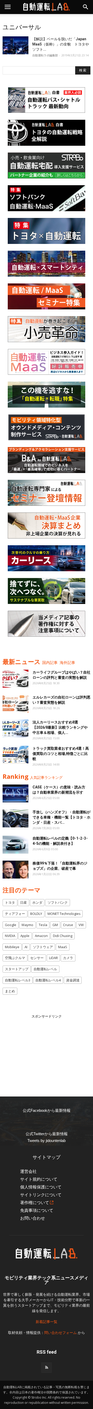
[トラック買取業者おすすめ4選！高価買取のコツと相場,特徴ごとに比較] (15, 755)
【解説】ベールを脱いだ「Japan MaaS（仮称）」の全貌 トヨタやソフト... (60, 44)
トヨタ (10, 902)
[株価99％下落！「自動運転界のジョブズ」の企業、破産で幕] (15, 870)
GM (55, 924)
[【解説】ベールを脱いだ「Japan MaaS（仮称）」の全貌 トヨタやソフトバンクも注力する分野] (15, 45)
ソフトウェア (43, 947)
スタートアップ (16, 969)
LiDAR (53, 957)
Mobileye (12, 947)
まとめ (10, 991)
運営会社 (28, 1171)
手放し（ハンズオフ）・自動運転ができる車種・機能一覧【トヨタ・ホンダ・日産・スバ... (61, 817)
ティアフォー (15, 913)
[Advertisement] (46, 1051)
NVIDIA (10, 935)
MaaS (62, 947)
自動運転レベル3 (17, 980)
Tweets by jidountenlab (46, 1140)
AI (26, 947)
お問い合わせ (32, 1218)
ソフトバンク (58, 902)
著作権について (34, 1202)
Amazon (41, 935)
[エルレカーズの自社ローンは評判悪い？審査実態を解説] (15, 704)
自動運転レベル (45, 969)
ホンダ (37, 902)
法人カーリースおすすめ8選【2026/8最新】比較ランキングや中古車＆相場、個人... (60, 727)
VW (81, 924)
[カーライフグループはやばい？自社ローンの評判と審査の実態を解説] (15, 679)
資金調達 (73, 980)
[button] (86, 7)
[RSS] (46, 1368)
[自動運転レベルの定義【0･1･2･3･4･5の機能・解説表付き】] (15, 845)
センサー (37, 957)
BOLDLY (36, 913)
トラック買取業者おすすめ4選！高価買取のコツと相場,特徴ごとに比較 (61, 753)
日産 (23, 902)
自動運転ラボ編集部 (45, 55)
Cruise (68, 924)
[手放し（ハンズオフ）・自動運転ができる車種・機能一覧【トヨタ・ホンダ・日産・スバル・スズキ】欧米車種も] (15, 818)
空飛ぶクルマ (15, 957)
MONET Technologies (64, 913)
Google (10, 924)
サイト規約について (38, 1179)
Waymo (27, 924)
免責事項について (36, 1210)
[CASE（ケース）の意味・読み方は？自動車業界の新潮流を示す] (15, 793)
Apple (24, 935)
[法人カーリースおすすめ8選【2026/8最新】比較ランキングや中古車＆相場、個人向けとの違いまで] (15, 728)
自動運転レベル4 (48, 980)
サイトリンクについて (40, 1195)
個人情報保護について (40, 1187)
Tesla (43, 924)
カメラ (68, 957)
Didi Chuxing (62, 935)
